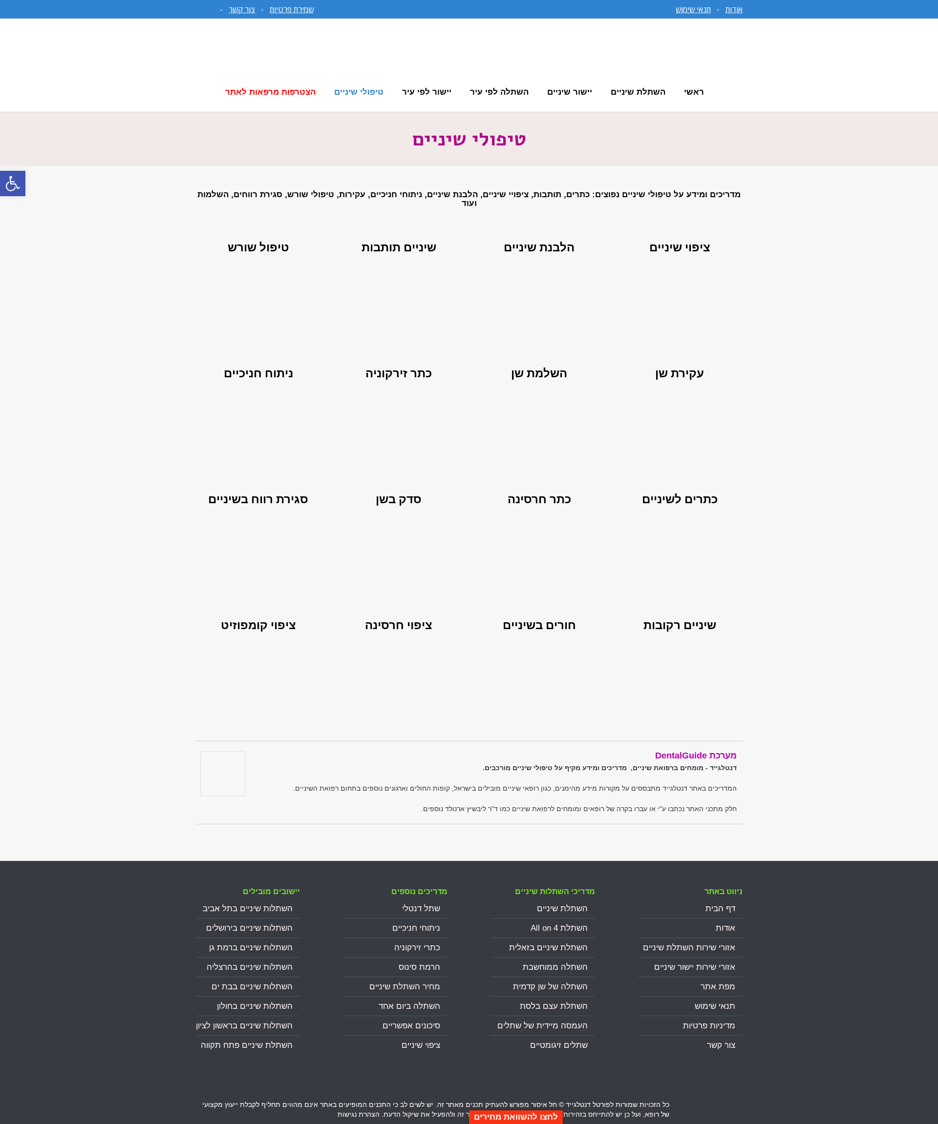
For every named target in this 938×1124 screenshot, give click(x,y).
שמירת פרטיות (292, 9)
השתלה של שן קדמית (550, 986)
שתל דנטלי (421, 908)
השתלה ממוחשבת (555, 967)
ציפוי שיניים (421, 1045)
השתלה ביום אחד (409, 1006)
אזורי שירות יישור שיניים (694, 967)
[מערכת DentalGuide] (222, 793)
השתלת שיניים (562, 908)
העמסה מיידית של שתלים (542, 1025)
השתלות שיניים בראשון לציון (244, 1025)
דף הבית (720, 908)
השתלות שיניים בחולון (255, 1006)
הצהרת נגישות (359, 1114)
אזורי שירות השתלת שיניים (689, 947)
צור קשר (242, 9)
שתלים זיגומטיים (559, 1045)
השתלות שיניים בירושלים (249, 928)
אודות (734, 9)
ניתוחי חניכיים (416, 928)
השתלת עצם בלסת (554, 1006)
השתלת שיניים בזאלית (548, 947)
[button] (12, 183)
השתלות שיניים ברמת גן (251, 947)
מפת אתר (718, 986)
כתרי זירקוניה (417, 947)
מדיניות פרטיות (709, 1025)
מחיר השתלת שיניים (404, 986)
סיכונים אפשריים (411, 1025)
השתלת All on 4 (559, 928)
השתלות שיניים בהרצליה (250, 967)
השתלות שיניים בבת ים (252, 986)
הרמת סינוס (419, 967)
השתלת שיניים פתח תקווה (247, 1045)
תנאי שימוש (693, 9)
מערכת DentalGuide (696, 755)
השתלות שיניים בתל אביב (248, 908)
